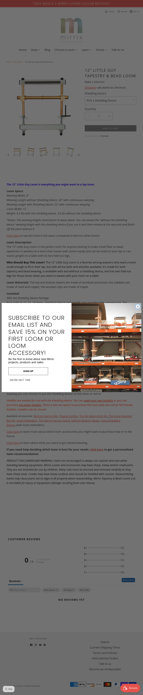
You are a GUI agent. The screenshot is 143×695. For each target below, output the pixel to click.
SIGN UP (28, 371)
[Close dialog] (137, 306)
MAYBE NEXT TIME (20, 380)
